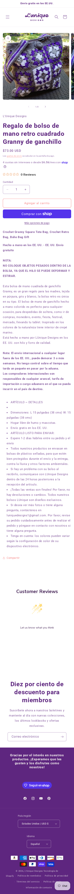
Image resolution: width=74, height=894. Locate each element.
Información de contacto (39, 887)
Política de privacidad (56, 876)
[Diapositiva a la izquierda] (28, 106)
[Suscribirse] (62, 736)
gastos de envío (14, 156)
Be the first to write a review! (37, 637)
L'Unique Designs (34, 871)
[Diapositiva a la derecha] (45, 106)
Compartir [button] (13, 557)
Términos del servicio (28, 881)
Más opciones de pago (37, 223)
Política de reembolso (29, 876)
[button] (7, 17)
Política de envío (52, 881)
